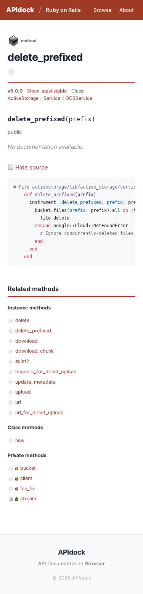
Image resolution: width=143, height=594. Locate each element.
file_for (28, 488)
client (26, 478)
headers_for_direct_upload (46, 371)
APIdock (20, 10)
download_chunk (34, 351)
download (26, 341)
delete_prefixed (33, 331)
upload (23, 392)
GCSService (79, 98)
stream (28, 498)
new (19, 440)
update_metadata (35, 382)
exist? (22, 361)
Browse (102, 10)
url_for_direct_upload (39, 412)
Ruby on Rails (63, 10)
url (18, 402)
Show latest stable (47, 91)
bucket (28, 468)
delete (22, 320)
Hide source (31, 167)
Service (51, 98)
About (126, 10)
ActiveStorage (23, 98)
